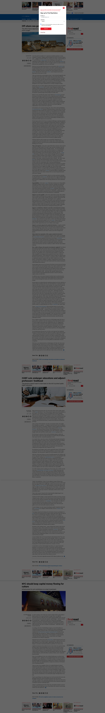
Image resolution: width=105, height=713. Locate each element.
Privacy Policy (42, 32)
